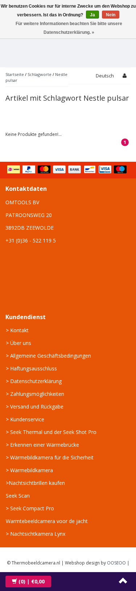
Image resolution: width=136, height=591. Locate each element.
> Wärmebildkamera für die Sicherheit (50, 457)
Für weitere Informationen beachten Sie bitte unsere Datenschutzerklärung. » (69, 28)
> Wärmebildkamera (29, 470)
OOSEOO (116, 563)
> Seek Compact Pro (30, 508)
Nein (110, 14)
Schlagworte (39, 74)
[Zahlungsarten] (67, 170)
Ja (92, 14)
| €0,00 (31, 581)
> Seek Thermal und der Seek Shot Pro (51, 432)
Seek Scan (18, 495)
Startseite (14, 74)
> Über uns (18, 342)
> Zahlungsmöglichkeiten (35, 393)
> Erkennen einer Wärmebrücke (42, 444)
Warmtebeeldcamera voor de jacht (47, 521)
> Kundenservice (25, 419)
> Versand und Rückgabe (34, 406)
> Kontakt (17, 330)
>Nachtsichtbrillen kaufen (35, 482)
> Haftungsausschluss (31, 368)
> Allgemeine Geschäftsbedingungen (48, 355)
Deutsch (105, 75)
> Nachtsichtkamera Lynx (35, 533)
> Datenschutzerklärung (34, 381)
